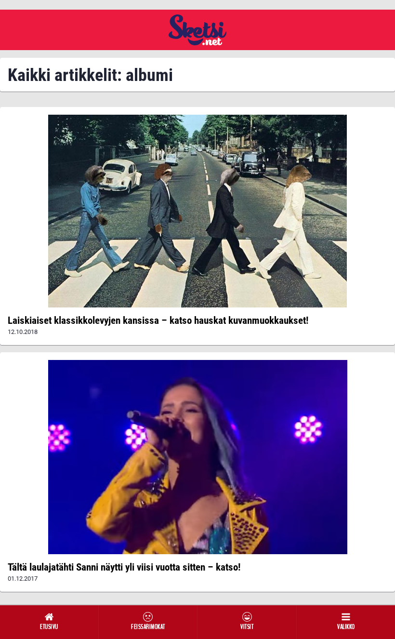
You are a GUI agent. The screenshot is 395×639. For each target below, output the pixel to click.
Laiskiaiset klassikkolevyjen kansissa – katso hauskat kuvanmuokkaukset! (158, 320)
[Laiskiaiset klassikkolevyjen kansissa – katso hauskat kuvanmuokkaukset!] (197, 211)
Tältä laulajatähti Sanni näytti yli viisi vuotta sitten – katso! (124, 567)
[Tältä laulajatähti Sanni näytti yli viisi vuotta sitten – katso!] (197, 457)
